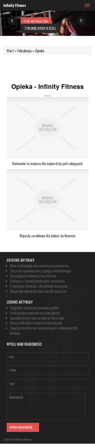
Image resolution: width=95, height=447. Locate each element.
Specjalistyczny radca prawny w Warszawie (37, 318)
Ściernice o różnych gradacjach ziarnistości (37, 281)
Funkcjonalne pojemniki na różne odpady (35, 313)
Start (10, 50)
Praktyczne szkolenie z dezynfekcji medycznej (38, 286)
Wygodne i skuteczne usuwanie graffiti (34, 307)
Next (81, 20)
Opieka (39, 50)
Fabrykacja (24, 50)
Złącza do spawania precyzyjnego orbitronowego (40, 270)
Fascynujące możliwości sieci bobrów (33, 276)
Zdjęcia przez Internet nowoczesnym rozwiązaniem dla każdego (44, 330)
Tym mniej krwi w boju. (40, 28)
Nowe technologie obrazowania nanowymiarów (39, 265)
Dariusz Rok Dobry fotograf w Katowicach (36, 323)
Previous (12, 20)
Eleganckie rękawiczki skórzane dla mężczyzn (38, 291)
